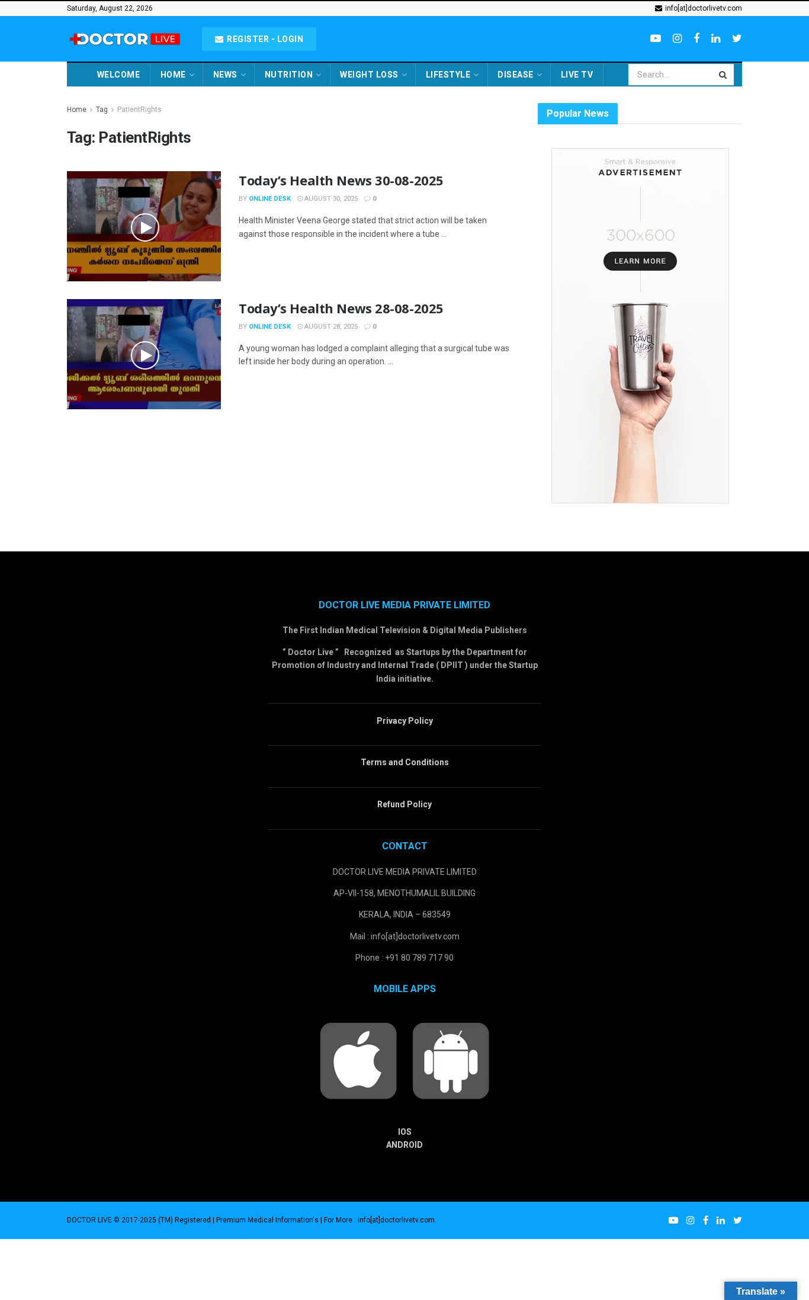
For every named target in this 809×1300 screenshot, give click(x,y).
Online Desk (270, 199)
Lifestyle (448, 74)
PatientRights (139, 109)
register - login (264, 39)
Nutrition (289, 74)
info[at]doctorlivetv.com (702, 8)
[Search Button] (723, 74)
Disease (515, 74)
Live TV (577, 74)
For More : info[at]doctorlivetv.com (379, 1220)
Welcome (118, 74)
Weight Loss (369, 74)
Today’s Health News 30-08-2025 (341, 180)
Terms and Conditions (405, 762)
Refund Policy (404, 804)
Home (173, 74)
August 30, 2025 (330, 199)
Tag (102, 109)
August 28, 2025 (330, 326)
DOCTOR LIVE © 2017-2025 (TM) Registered (140, 1220)
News (225, 74)
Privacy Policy (405, 721)
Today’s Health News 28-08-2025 (341, 308)
